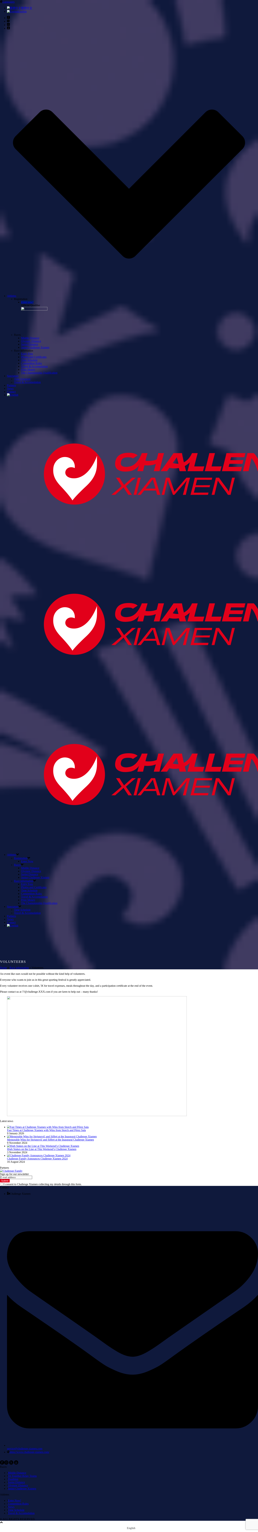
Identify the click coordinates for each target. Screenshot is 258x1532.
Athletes (11, 295)
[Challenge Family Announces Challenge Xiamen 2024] (38, 1155)
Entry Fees (27, 353)
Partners (11, 385)
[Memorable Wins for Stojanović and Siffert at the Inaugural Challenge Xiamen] (52, 1136)
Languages (8, 1)
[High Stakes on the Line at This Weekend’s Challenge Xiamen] (43, 1145)
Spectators (12, 375)
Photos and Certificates (34, 356)
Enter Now (27, 861)
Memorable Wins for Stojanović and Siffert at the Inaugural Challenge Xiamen (50, 1139)
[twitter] (11, 1463)
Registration (20, 858)
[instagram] (6, 1463)
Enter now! (27, 302)
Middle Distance (30, 337)
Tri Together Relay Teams (22, 1475)
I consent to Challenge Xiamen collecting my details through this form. (43, 1184)
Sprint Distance (29, 344)
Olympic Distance (31, 341)
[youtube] (16, 1463)
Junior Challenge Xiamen (35, 347)
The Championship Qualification (39, 372)
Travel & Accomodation (34, 366)
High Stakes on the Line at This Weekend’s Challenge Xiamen (41, 1149)
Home (3, 967)
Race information (23, 880)
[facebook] (2, 1463)
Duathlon (13, 1479)
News (10, 388)
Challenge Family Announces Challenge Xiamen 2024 (37, 1158)
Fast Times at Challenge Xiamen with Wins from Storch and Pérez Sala (46, 1130)
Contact (11, 391)
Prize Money (28, 369)
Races (17, 864)
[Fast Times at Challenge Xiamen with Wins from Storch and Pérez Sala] (48, 1127)
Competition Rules (31, 363)
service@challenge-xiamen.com (24, 1448)
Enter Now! (14, 1500)
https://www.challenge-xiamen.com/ (29, 1452)
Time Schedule (29, 360)
